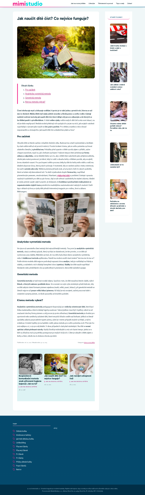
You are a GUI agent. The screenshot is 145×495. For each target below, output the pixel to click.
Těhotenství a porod (105, 3)
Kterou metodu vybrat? (35, 102)
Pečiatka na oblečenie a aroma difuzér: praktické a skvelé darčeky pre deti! (118, 206)
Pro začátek (30, 89)
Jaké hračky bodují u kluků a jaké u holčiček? (118, 48)
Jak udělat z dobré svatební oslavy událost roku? (117, 87)
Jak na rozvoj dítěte (78, 3)
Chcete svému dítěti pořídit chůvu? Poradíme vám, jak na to (118, 127)
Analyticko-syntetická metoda (38, 93)
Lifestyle (92, 3)
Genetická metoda (33, 97)
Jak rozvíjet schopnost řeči (80, 377)
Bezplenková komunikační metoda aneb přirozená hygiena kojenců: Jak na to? (30, 379)
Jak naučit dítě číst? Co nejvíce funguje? (55, 377)
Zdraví (129, 3)
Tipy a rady (120, 3)
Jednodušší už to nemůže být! (117, 166)
